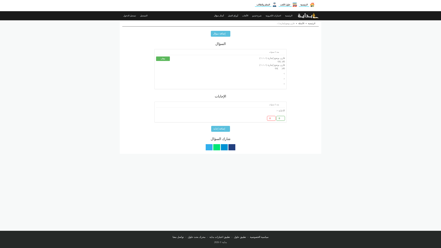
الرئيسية (304, 4)
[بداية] (308, 15)
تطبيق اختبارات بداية (219, 237)
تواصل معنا (178, 237)
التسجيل (144, 15)
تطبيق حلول (240, 237)
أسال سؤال (219, 15)
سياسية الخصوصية (259, 237)
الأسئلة (301, 23)
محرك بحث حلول (197, 237)
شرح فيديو (257, 15)
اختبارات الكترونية (273, 15)
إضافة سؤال (219, 33)
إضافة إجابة (219, 128)
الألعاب (245, 15)
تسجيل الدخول (129, 15)
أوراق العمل (233, 15)
